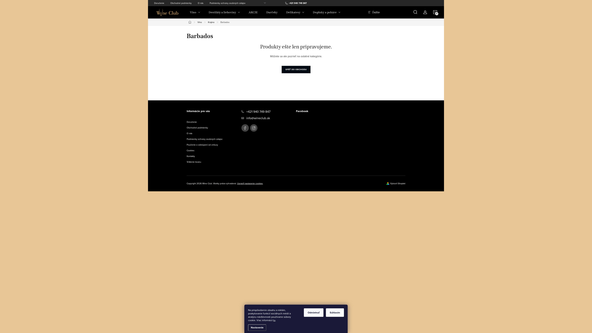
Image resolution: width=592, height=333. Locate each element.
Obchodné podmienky (181, 3)
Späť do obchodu (296, 69)
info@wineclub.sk (258, 118)
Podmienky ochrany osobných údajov (227, 3)
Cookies (190, 150)
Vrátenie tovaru (194, 161)
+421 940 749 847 (258, 111)
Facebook (245, 128)
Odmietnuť (314, 312)
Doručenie (159, 3)
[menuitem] (195, 12)
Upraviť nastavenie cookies (250, 183)
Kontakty (191, 156)
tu (274, 320)
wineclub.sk (253, 128)
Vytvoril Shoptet (397, 183)
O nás (201, 3)
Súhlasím (335, 312)
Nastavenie (257, 327)
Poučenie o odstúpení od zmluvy (202, 144)
